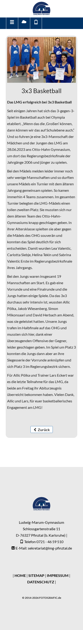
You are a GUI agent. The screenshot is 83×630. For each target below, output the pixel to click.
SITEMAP (36, 575)
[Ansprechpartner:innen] (36, 23)
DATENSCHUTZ (40, 582)
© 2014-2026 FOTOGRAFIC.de (41, 597)
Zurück (43, 429)
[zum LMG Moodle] (24, 23)
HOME (20, 575)
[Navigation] (12, 23)
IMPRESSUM (57, 575)
